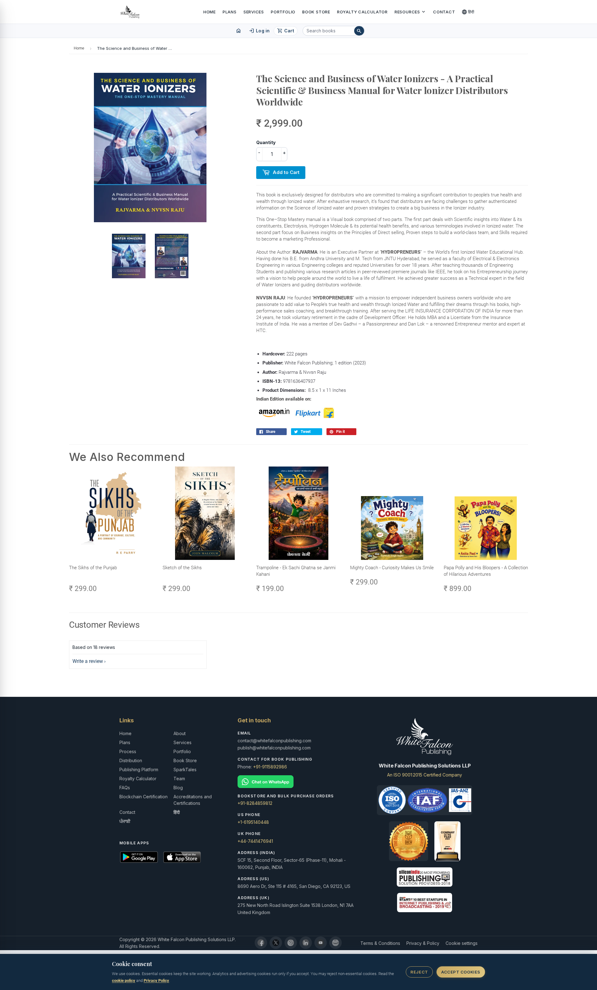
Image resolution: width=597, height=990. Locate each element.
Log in (259, 30)
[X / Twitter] (276, 942)
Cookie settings (462, 943)
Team (179, 778)
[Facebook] (261, 942)
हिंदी (468, 11)
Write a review (87, 661)
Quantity (265, 142)
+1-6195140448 (253, 822)
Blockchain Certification (143, 796)
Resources (410, 11)
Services (253, 11)
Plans (230, 11)
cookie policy (123, 980)
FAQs (124, 787)
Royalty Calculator (362, 11)
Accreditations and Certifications (193, 800)
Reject (419, 971)
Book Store (316, 11)
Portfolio (283, 11)
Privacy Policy (156, 980)
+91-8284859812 (255, 803)
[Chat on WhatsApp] (298, 781)
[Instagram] (291, 942)
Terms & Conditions (380, 943)
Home (209, 11)
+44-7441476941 (255, 841)
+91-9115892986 (270, 766)
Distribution (130, 760)
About (180, 733)
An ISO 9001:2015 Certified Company (424, 774)
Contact (444, 11)
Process (127, 751)
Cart (285, 30)
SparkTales (185, 769)
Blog (178, 787)
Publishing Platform (138, 769)
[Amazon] (335, 942)
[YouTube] (320, 942)
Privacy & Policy (422, 943)
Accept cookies (460, 971)
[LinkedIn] (305, 942)
